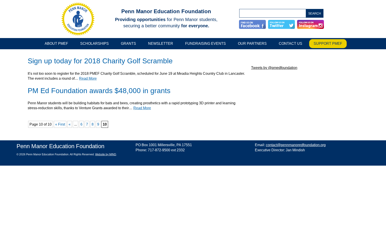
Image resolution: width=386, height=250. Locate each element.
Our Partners (252, 43)
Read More (88, 78)
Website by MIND (105, 154)
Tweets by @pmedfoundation (274, 67)
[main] (137, 91)
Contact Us (290, 43)
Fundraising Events (205, 43)
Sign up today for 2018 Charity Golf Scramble (100, 61)
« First (60, 124)
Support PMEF (328, 43)
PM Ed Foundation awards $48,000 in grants (99, 91)
